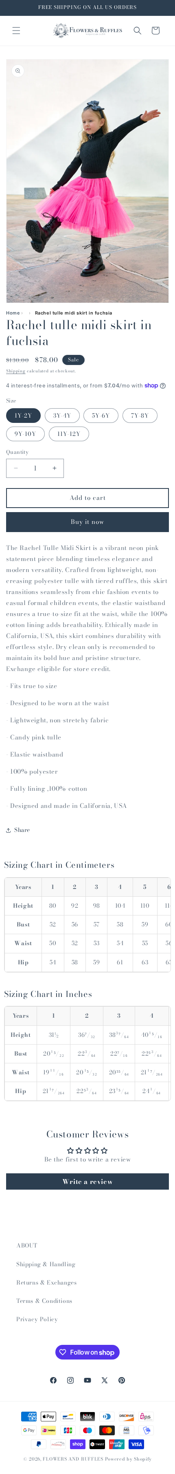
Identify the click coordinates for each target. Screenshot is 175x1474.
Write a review (87, 1181)
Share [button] (22, 829)
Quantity (17, 452)
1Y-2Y (23, 415)
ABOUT (26, 1245)
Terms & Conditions (44, 1300)
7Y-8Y (140, 415)
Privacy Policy (37, 1319)
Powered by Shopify (128, 1459)
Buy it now (87, 521)
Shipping (16, 371)
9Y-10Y (25, 433)
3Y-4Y (62, 415)
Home (13, 313)
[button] (16, 31)
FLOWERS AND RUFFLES (73, 1459)
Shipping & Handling (45, 1264)
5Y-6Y (101, 415)
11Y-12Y (69, 433)
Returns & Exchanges (46, 1282)
